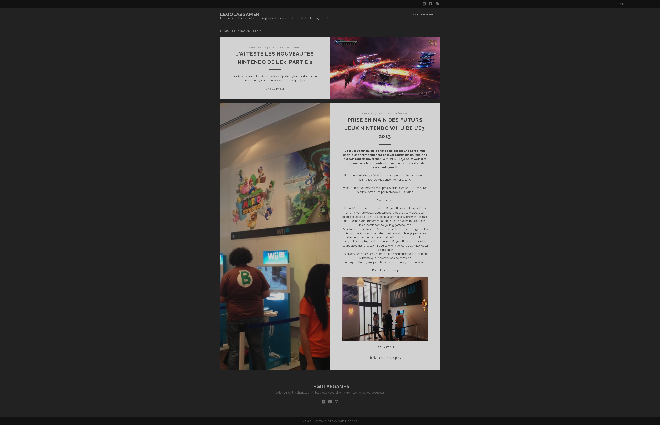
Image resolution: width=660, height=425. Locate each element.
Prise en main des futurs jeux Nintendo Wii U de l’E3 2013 (385, 128)
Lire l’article (275, 89)
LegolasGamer (239, 14)
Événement (402, 113)
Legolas (277, 47)
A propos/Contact (426, 14)
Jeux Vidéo (294, 47)
